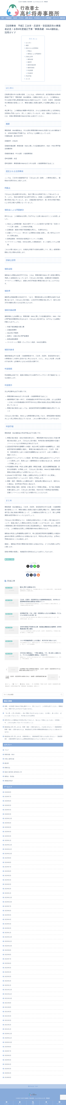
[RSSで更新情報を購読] (38, 575)
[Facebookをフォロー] (34, 575)
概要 (27, 45)
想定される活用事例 (32, 48)
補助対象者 (31, 67)
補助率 (30, 62)
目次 (30, 39)
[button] (61, 695)
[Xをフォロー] (31, 575)
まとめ (28, 79)
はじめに (28, 42)
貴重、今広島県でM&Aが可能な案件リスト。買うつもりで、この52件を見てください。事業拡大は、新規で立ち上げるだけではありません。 (34, 707)
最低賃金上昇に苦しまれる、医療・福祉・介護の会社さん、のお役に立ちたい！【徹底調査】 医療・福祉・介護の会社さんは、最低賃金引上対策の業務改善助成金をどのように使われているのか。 (34, 729)
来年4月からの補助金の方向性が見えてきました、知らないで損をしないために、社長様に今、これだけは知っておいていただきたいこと (32, 721)
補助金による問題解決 (34, 53)
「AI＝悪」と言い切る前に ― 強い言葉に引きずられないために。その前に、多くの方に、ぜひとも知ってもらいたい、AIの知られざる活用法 (33, 714)
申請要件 (30, 73)
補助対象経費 (32, 65)
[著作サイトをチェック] (27, 575)
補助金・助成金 (10, 559)
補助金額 (30, 59)
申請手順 (28, 76)
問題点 (30, 51)
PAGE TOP (33, 1086)
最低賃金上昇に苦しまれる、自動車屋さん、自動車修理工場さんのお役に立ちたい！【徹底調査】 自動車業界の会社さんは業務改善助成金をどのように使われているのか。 (33, 738)
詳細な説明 (29, 56)
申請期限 (30, 70)
